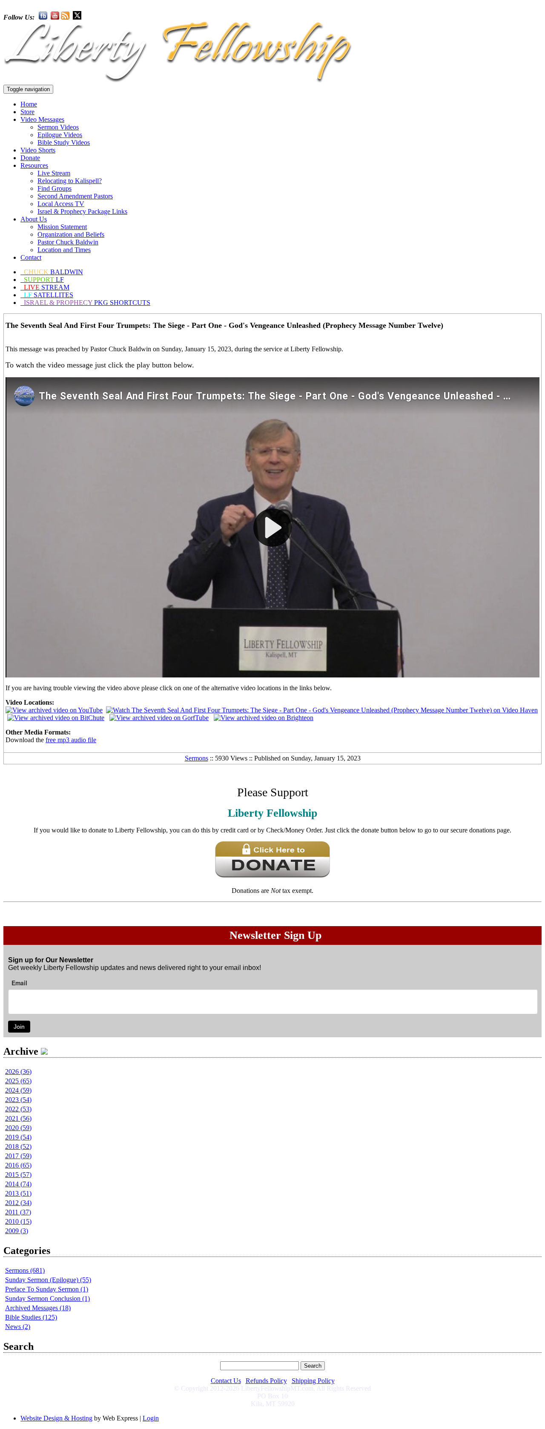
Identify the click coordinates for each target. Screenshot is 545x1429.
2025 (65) (18, 1081)
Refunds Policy (266, 1380)
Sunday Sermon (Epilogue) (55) (48, 1279)
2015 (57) (18, 1174)
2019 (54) (18, 1137)
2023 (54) (18, 1099)
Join (19, 1026)
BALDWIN (53, 271)
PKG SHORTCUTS (87, 302)
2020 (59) (18, 1127)
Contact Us (226, 1380)
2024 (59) (18, 1090)
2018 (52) (18, 1146)
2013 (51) (18, 1193)
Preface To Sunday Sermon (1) (46, 1289)
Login (151, 1418)
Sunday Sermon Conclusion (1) (47, 1298)
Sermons (196, 758)
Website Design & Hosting (56, 1418)
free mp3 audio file (71, 739)
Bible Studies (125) (31, 1317)
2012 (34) (18, 1202)
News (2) (17, 1326)
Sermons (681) (25, 1270)
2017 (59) (18, 1155)
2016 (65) (18, 1165)
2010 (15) (18, 1221)
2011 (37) (18, 1212)
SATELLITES (48, 294)
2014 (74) (18, 1184)
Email (19, 982)
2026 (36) (18, 1071)
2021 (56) (18, 1118)
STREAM (46, 287)
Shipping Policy (313, 1380)
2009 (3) (16, 1230)
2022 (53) (18, 1109)
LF (44, 279)
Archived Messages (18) (38, 1307)
